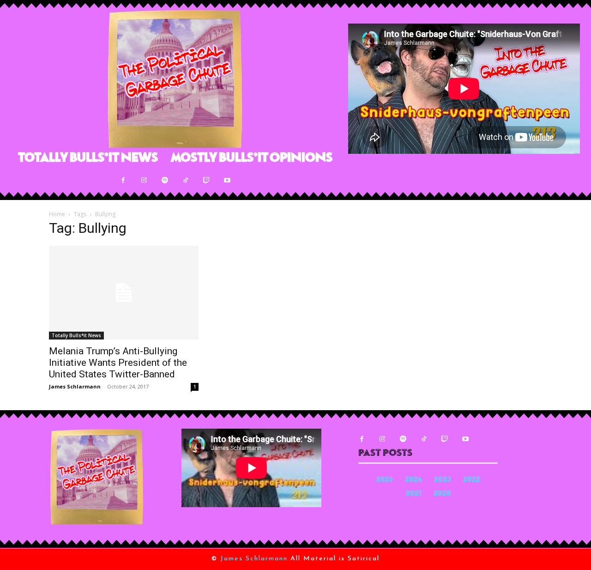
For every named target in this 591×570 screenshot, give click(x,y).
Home (57, 214)
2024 (413, 480)
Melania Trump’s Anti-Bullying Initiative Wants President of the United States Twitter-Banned (118, 363)
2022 (471, 480)
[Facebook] (123, 180)
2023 (442, 480)
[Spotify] (165, 180)
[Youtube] (227, 180)
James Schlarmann (75, 386)
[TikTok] (185, 180)
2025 (384, 480)
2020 (442, 494)
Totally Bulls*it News (76, 335)
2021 (414, 494)
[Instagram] (144, 180)
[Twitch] (206, 180)
